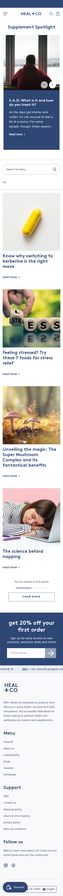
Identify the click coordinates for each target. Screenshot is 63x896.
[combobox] (31, 169)
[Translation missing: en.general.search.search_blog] (55, 169)
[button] (39, 889)
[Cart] (57, 14)
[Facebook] (13, 865)
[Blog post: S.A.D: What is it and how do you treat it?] (31, 62)
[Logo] (31, 13)
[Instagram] (5, 865)
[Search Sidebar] (51, 14)
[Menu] (5, 14)
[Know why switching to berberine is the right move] (31, 222)
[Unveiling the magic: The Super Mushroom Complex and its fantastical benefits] (31, 415)
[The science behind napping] (31, 517)
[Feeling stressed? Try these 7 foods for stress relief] (31, 318)
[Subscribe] (50, 653)
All (4, 182)
